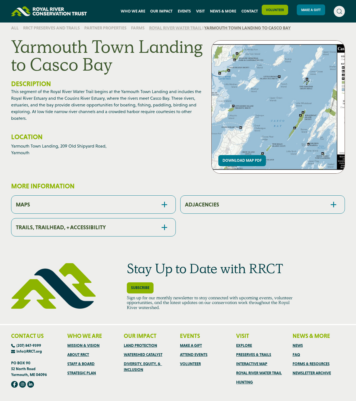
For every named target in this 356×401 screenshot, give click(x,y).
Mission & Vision (83, 345)
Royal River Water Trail (259, 373)
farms (138, 28)
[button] (133, 11)
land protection (140, 345)
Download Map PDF (242, 160)
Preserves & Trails (253, 354)
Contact (249, 11)
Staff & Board (81, 364)
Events (184, 11)
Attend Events (193, 354)
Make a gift (311, 10)
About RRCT (78, 354)
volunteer (190, 364)
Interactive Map (251, 364)
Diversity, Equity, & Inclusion (143, 367)
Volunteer (275, 10)
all (15, 28)
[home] (49, 11)
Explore (244, 345)
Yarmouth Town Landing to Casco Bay (247, 28)
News (298, 345)
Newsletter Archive (312, 373)
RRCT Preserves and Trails (51, 28)
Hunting (244, 382)
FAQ (296, 354)
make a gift (191, 345)
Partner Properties (105, 28)
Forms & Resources (311, 364)
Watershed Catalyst (143, 354)
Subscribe (140, 287)
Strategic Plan (81, 373)
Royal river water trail (175, 28)
